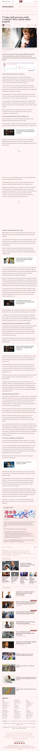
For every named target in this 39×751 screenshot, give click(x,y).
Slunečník (22, 723)
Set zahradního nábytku (31, 723)
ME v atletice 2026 (29, 705)
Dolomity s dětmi (16, 718)
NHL (26, 708)
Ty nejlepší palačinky (5, 711)
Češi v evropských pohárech (32, 721)
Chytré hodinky (18, 728)
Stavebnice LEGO (18, 727)
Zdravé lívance (4, 714)
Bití (18, 550)
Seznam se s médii (21, 737)
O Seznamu (12, 733)
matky (18, 320)
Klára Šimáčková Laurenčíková (26, 415)
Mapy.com (10, 721)
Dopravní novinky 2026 (29, 714)
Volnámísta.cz (28, 534)
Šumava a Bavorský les (17, 714)
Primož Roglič (16, 706)
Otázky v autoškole (29, 716)
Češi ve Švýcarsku (16, 715)
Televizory (13, 728)
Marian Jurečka (32, 356)
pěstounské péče (22, 294)
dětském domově (7, 87)
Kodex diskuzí (27, 737)
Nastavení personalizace (22, 739)
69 (36, 25)
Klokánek (25, 553)
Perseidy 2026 (20, 721)
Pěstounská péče (8, 555)
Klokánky (29, 81)
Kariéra (16, 733)
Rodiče (21, 550)
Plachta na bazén (13, 723)
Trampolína (18, 723)
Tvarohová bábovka (5, 715)
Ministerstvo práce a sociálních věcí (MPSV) (19, 552)
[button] (19, 38)
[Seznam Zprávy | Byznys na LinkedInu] (24, 743)
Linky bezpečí (30, 377)
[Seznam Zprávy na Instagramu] (19, 743)
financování (15, 375)
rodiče (15, 187)
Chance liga (28, 701)
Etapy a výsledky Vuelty (17, 702)
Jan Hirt (15, 704)
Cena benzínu (25, 721)
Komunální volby (4, 708)
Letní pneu (29, 727)
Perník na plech (4, 718)
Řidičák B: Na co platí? (29, 715)
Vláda (22, 553)
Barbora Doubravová (23, 604)
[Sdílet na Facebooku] (34, 547)
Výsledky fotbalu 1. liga (29, 702)
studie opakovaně (9, 177)
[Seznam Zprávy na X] (17, 743)
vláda (13, 233)
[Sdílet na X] (36, 547)
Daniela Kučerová (22, 636)
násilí (15, 91)
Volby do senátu (4, 706)
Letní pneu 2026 (28, 711)
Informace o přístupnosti (16, 735)
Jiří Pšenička (21, 614)
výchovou (31, 312)
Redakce (27, 733)
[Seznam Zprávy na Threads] (21, 743)
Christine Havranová (23, 624)
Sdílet (33, 25)
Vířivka (21, 724)
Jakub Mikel (27, 614)
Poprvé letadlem (16, 712)
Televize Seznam (14, 737)
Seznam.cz (35, 1)
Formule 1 (27, 706)
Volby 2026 (3, 701)
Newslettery (33, 737)
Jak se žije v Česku (15, 555)
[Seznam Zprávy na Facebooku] (15, 743)
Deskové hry (33, 727)
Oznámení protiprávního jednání (27, 735)
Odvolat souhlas (14, 739)
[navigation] (1, 1)
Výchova (3, 555)
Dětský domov (30, 553)
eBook (30, 25)
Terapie (28, 552)
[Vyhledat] (20, 1)
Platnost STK (28, 718)
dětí (17, 79)
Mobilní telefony (13, 727)
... (36, 11)
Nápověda (19, 733)
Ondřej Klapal (21, 644)
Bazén (9, 723)
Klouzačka (25, 723)
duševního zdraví (22, 110)
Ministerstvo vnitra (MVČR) (6, 552)
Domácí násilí (15, 553)
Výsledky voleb (4, 704)
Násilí (19, 553)
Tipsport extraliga (28, 704)
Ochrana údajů (8, 735)
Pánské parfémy (23, 728)
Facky (10, 550)
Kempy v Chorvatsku (17, 711)
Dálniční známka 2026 (29, 712)
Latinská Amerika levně (17, 716)
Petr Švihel (7, 24)
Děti (23, 550)
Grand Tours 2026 (16, 708)
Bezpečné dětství (15, 398)
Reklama (31, 733)
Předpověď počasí (15, 721)
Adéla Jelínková (31, 624)
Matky (35, 553)
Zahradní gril (18, 724)
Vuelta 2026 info (16, 701)
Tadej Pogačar (16, 705)
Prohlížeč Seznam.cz (7, 737)
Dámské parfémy (24, 727)
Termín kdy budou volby (5, 705)
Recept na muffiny (5, 712)
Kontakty (23, 733)
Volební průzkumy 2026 (5, 702)
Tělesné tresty (14, 550)
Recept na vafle (4, 716)
